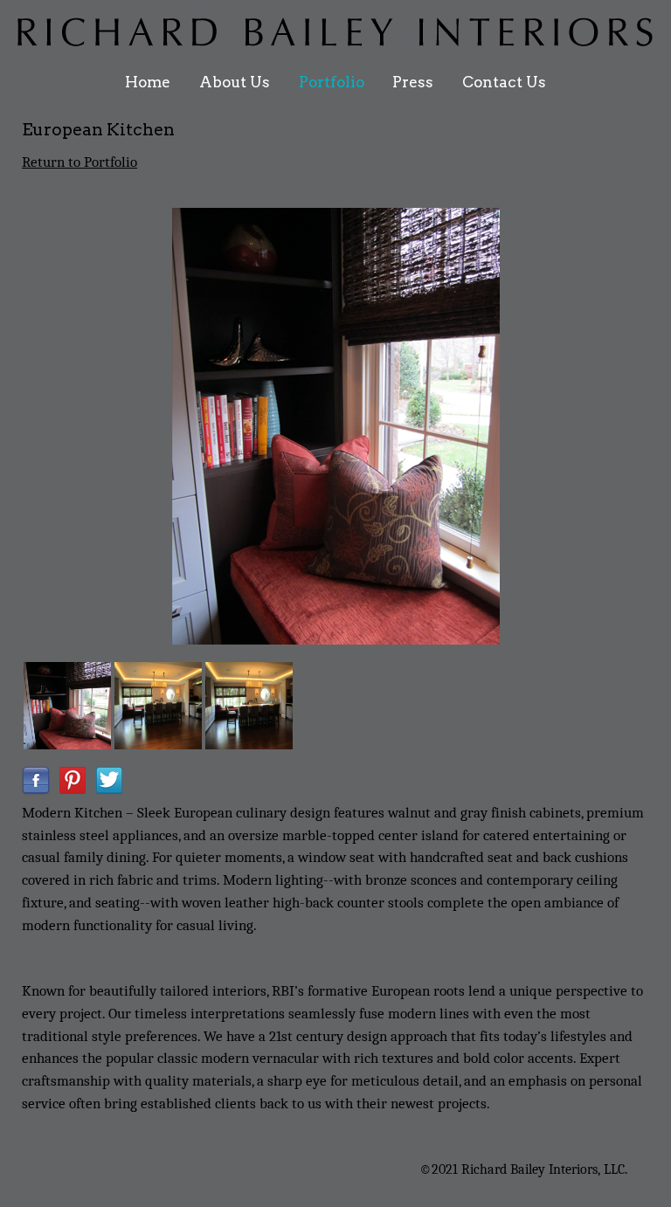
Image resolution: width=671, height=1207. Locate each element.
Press (412, 82)
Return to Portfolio (79, 162)
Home (147, 82)
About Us (234, 82)
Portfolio (331, 82)
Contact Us (504, 82)
